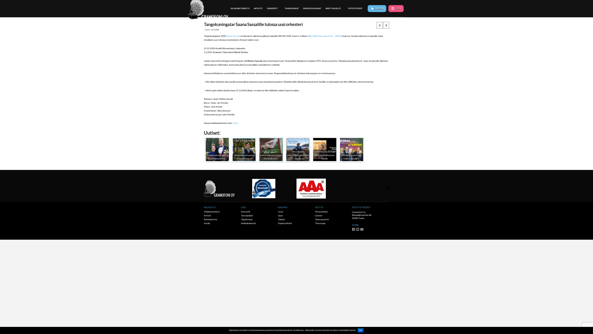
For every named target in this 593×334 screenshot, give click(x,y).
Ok (360, 330)
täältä (235, 123)
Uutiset (207, 30)
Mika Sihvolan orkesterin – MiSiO (325, 36)
